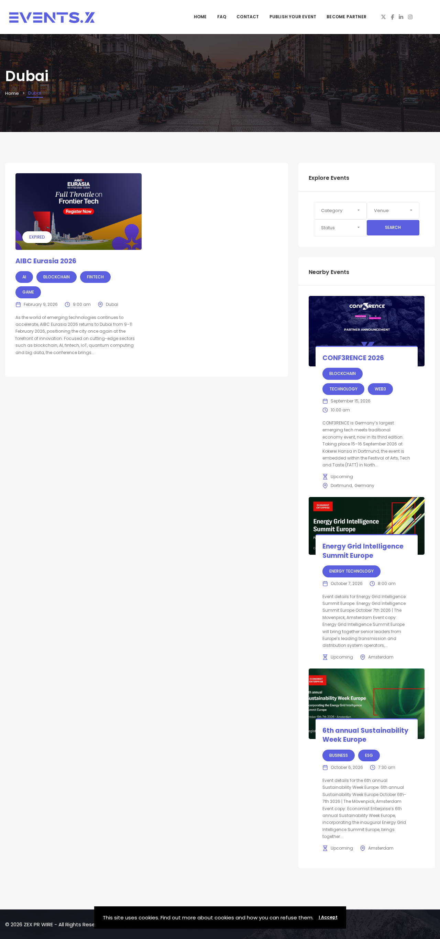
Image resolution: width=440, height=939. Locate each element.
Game (28, 292)
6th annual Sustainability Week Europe (365, 735)
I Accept (328, 917)
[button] (340, 210)
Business (338, 755)
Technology (343, 389)
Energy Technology (351, 571)
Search (393, 227)
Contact (247, 17)
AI (24, 277)
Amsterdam (381, 657)
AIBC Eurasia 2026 (45, 261)
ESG (369, 755)
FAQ (222, 17)
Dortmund (341, 485)
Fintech (95, 277)
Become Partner (346, 17)
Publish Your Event (293, 17)
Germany (364, 485)
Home (200, 17)
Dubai (112, 304)
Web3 (380, 389)
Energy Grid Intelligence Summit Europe (363, 551)
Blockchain (56, 277)
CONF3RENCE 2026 (353, 358)
